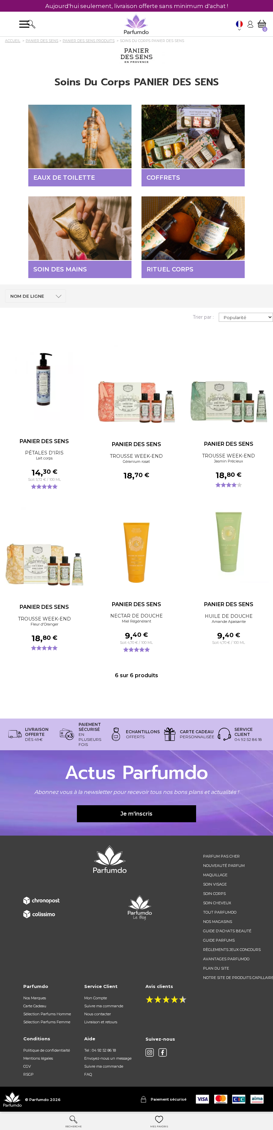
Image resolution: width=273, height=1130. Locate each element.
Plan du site (216, 968)
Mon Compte (95, 998)
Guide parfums (219, 940)
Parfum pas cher (221, 856)
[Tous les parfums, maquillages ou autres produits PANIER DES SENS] (136, 55)
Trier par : (203, 317)
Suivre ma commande (103, 1006)
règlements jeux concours (232, 949)
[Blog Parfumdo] (140, 907)
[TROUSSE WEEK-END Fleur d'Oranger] (44, 545)
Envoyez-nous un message (108, 1058)
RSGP (28, 1074)
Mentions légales (38, 1058)
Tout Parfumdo (219, 912)
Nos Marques (34, 998)
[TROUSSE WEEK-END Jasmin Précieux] (228, 382)
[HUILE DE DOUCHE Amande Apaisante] (228, 543)
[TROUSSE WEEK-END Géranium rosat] (136, 383)
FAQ (88, 1074)
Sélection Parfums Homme (47, 1014)
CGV (27, 1066)
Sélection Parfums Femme (46, 1022)
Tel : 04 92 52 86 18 (100, 1050)
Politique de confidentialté (46, 1050)
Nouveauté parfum (224, 865)
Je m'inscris (136, 814)
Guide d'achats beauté (227, 931)
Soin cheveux (217, 903)
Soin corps (214, 893)
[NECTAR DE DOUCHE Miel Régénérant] (136, 543)
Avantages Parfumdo (226, 959)
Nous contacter (97, 1014)
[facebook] (162, 1052)
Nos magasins (217, 921)
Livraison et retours (100, 1022)
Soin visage (215, 884)
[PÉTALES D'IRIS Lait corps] (44, 380)
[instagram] (149, 1052)
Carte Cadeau (34, 1006)
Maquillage (215, 875)
